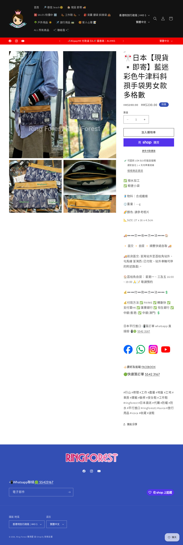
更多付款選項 (148, 151)
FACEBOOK (149, 367)
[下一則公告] (123, 41)
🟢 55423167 (43, 482)
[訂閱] (69, 492)
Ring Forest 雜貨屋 (25, 537)
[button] (70, 15)
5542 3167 (143, 331)
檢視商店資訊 (135, 170)
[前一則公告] (60, 41)
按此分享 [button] (132, 424)
